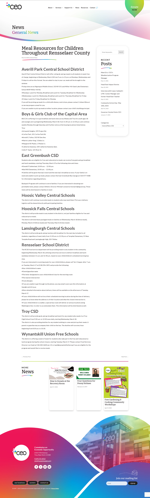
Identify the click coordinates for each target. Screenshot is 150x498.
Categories (105, 123)
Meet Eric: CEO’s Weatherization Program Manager (109, 75)
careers (32, 483)
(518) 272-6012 (40, 459)
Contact (92, 8)
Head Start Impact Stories (110, 84)
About (50, 8)
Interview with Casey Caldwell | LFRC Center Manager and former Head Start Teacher (112, 93)
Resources (84, 8)
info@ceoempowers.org (42, 461)
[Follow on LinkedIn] (49, 467)
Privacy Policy (55, 488)
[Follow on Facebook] (36, 467)
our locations (20, 483)
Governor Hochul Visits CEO (111, 112)
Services (58, 8)
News (77, 8)
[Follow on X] (40, 467)
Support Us (68, 8)
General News (33, 57)
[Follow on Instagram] (45, 467)
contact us (44, 483)
